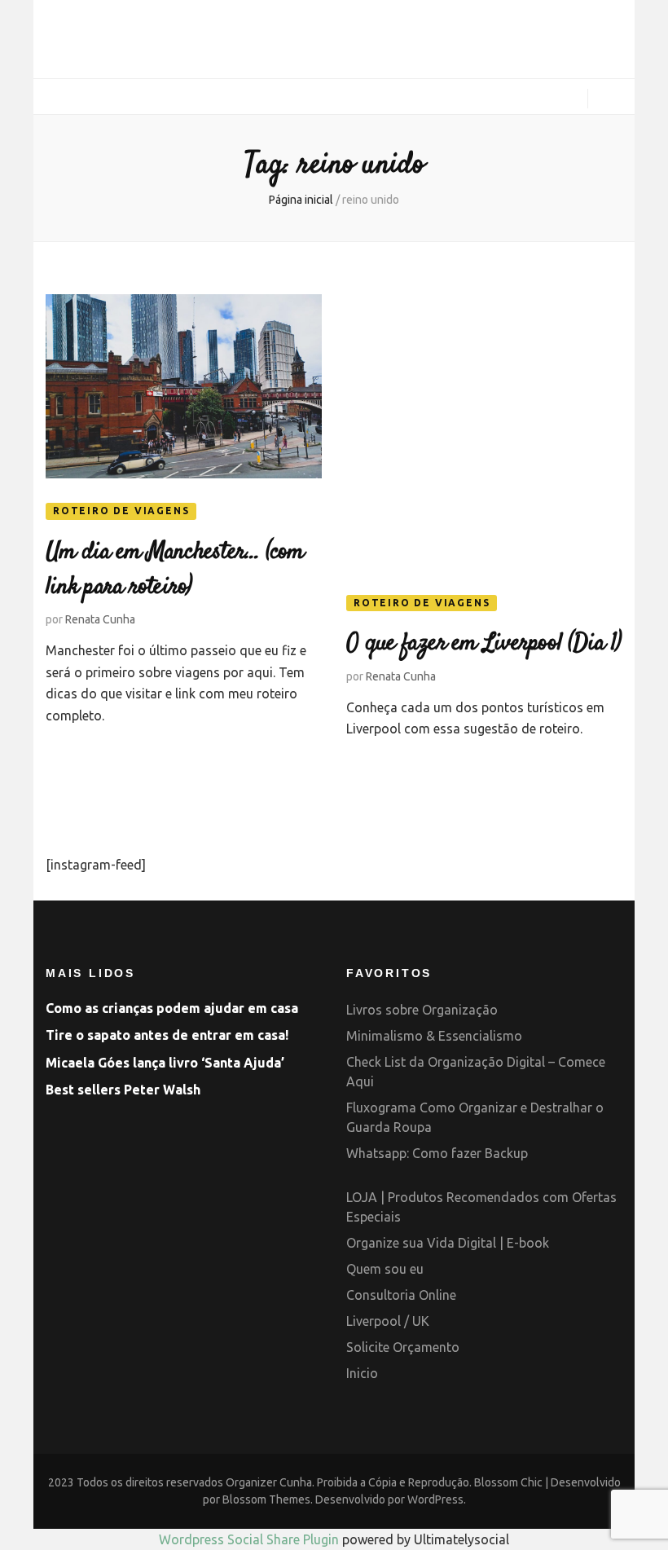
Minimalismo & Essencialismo (434, 1035)
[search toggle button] (611, 100)
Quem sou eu (385, 1269)
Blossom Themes (266, 1499)
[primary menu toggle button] (52, 97)
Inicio (362, 1373)
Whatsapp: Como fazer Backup (437, 1153)
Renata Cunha (100, 619)
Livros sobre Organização (422, 1009)
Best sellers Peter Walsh (123, 1089)
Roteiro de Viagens (121, 510)
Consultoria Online (401, 1295)
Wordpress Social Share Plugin (250, 1539)
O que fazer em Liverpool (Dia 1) (483, 643)
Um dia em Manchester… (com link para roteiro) (175, 570)
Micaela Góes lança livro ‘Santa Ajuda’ (165, 1062)
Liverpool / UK (387, 1321)
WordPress (435, 1499)
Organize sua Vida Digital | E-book (447, 1242)
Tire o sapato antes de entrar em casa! (167, 1035)
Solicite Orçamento (402, 1347)
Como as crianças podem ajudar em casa (172, 1008)
